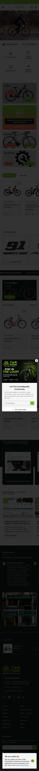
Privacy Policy (24, 765)
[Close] (36, 360)
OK (33, 761)
